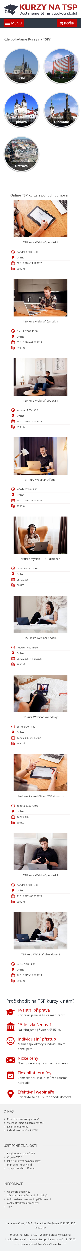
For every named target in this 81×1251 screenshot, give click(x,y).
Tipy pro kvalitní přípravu (21, 1168)
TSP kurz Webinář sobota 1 (40, 400)
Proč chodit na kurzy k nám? (23, 1119)
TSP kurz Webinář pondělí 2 (40, 875)
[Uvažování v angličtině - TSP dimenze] (41, 772)
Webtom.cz (59, 1244)
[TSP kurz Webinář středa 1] (41, 456)
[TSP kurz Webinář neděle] (41, 614)
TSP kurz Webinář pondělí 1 (40, 242)
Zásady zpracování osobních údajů (27, 1195)
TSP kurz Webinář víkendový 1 (40, 717)
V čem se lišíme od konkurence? (25, 1122)
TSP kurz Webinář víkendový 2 (40, 954)
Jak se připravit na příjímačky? (24, 1161)
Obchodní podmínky (18, 1191)
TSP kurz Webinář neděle (40, 638)
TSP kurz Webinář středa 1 (40, 479)
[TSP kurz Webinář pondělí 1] (41, 218)
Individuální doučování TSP (22, 1130)
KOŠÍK (68, 23)
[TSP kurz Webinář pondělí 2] (41, 851)
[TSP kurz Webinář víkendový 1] (41, 693)
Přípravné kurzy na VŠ (19, 1164)
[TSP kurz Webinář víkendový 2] (41, 930)
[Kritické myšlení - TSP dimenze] (41, 535)
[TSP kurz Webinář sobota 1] (41, 377)
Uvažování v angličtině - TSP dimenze (40, 796)
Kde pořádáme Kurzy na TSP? (27, 39)
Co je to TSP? (14, 1157)
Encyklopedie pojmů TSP (21, 1153)
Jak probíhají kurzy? (18, 1126)
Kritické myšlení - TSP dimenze (40, 559)
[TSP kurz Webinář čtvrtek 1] (41, 297)
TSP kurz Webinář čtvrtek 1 (40, 321)
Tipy (9, 1206)
